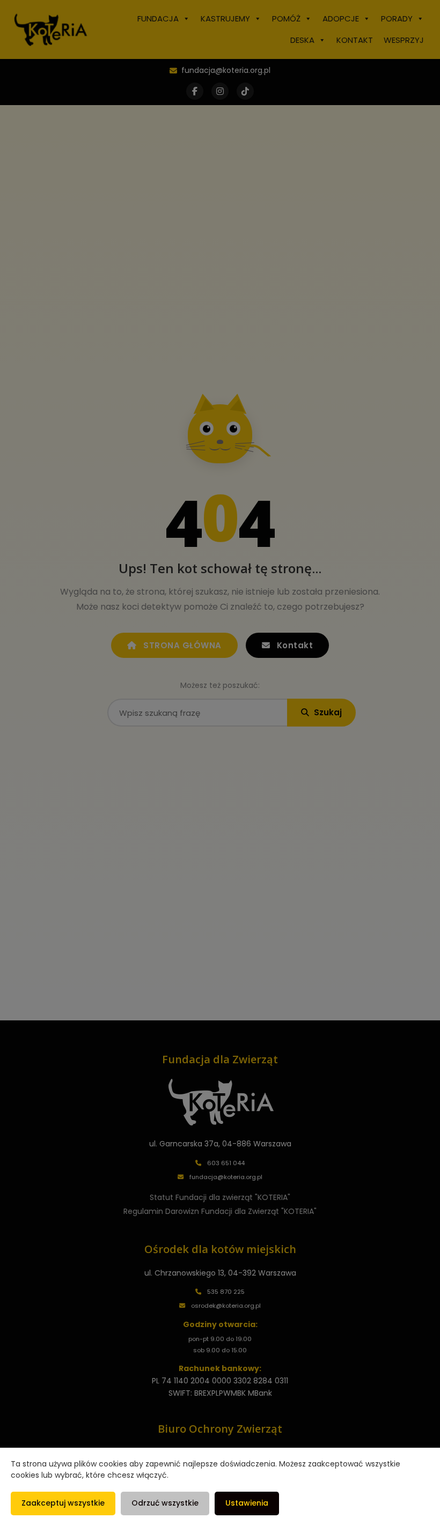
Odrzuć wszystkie (165, 1503)
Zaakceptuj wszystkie (63, 1503)
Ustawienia (246, 1503)
